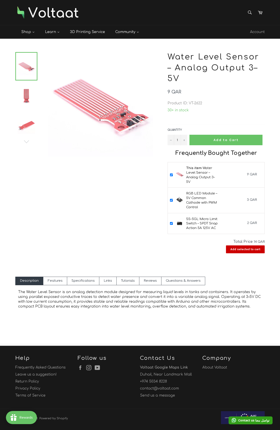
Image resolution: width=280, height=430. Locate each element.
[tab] (29, 281)
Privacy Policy (27, 388)
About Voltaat (214, 367)
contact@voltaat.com (159, 388)
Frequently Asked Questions (40, 367)
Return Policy (27, 381)
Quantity (175, 129)
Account (257, 32)
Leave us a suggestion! (36, 374)
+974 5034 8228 (153, 381)
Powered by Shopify (53, 418)
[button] (251, 420)
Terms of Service (30, 395)
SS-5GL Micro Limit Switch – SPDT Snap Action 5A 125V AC (202, 223)
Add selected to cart (245, 249)
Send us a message (157, 395)
